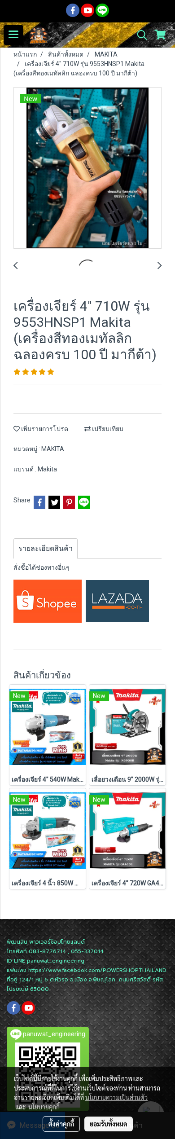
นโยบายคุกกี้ (44, 1107)
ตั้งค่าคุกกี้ (61, 1124)
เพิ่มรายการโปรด (44, 428)
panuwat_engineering (55, 961)
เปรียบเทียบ (107, 428)
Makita (47, 469)
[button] (139, 35)
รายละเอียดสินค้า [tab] (45, 548)
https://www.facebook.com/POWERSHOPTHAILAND (97, 970)
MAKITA (52, 449)
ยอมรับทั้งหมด (108, 1124)
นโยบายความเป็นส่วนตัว (116, 1097)
